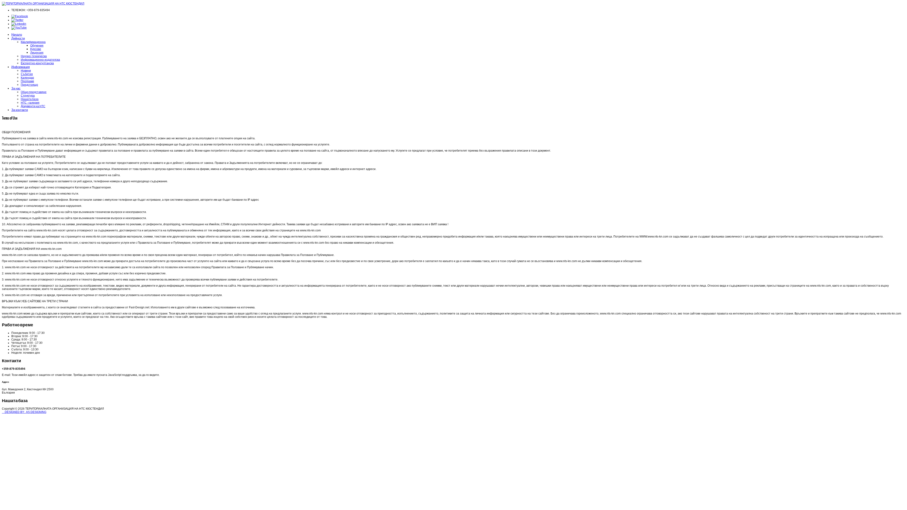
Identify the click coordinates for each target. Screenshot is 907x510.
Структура (28, 95)
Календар (27, 77)
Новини (26, 70)
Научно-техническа (34, 56)
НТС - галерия (30, 102)
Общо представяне (34, 92)
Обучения (36, 45)
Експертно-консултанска (37, 63)
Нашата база (30, 99)
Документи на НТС (33, 106)
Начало (16, 34)
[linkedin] (18, 24)
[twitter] (17, 20)
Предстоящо (29, 84)
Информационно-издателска (40, 59)
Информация (20, 67)
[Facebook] (19, 16)
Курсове (35, 49)
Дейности (18, 38)
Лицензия (36, 52)
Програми (27, 81)
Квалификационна (33, 42)
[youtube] (19, 27)
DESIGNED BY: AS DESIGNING (24, 412)
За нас (16, 88)
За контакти (19, 110)
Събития (27, 74)
